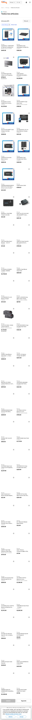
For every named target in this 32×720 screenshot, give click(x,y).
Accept (21, 716)
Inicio (2, 7)
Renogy (7, 7)
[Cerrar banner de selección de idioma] (30, 707)
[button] (30, 2)
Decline (11, 716)
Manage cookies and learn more (13, 714)
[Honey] (4, 2)
